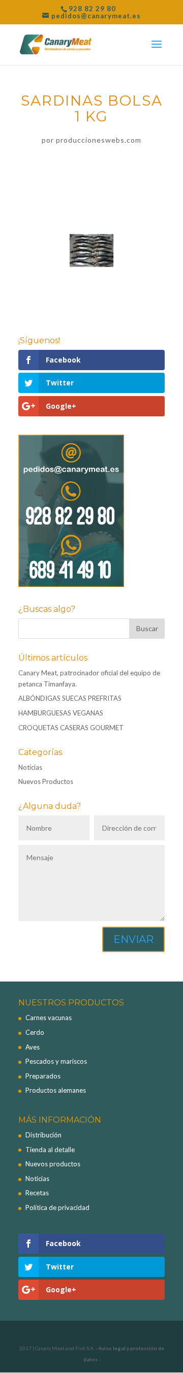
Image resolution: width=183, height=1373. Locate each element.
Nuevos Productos (45, 781)
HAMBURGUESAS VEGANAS (60, 713)
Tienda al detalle (50, 1150)
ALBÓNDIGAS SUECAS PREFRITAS (69, 698)
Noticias (30, 767)
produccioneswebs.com (98, 140)
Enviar (133, 939)
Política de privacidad (57, 1207)
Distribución (43, 1135)
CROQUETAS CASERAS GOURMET (71, 728)
